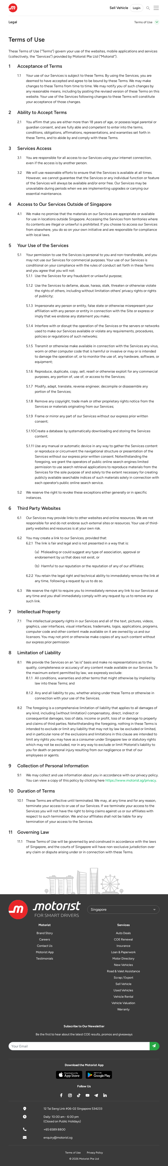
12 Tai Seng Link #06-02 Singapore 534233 (73, 1109)
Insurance (123, 946)
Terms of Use (73, 1152)
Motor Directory (123, 958)
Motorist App (45, 952)
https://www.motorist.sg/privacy (130, 780)
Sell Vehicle (119, 8)
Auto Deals (123, 933)
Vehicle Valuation (123, 1003)
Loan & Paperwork (123, 952)
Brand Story (45, 933)
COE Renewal (123, 939)
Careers (44, 939)
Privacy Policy (95, 1152)
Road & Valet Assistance (123, 971)
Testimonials (44, 958)
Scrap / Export (123, 977)
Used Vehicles (123, 990)
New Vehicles (123, 965)
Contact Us (44, 946)
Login (136, 8)
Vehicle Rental (123, 997)
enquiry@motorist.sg (58, 1137)
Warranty (123, 1009)
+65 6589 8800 (54, 1129)
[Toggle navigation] (156, 22)
